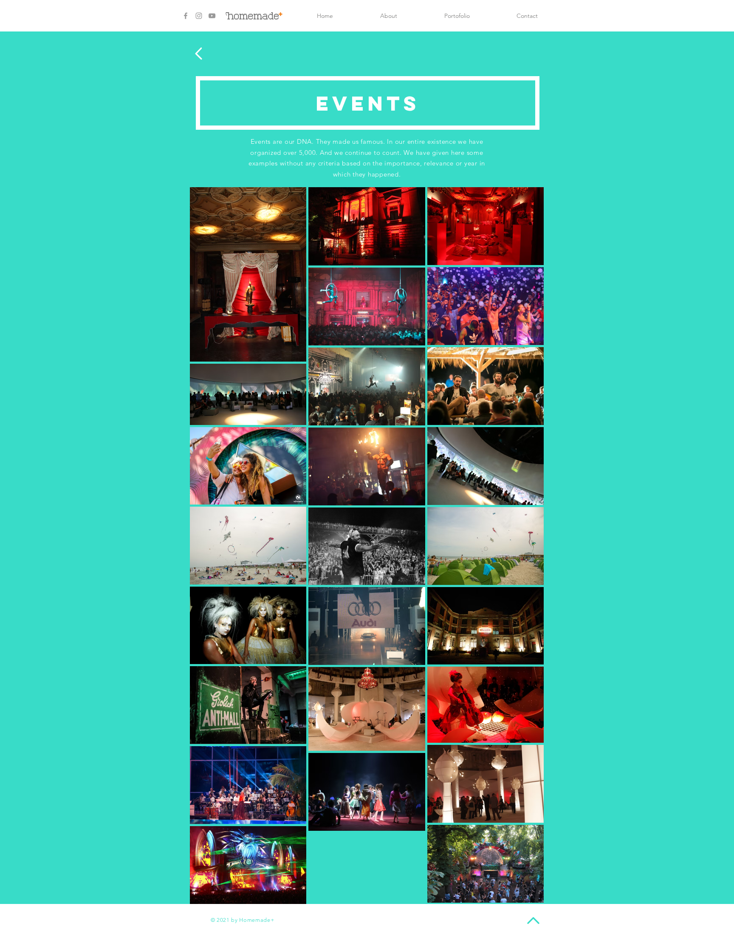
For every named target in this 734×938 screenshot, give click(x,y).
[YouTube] (212, 15)
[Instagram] (199, 15)
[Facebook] (185, 15)
